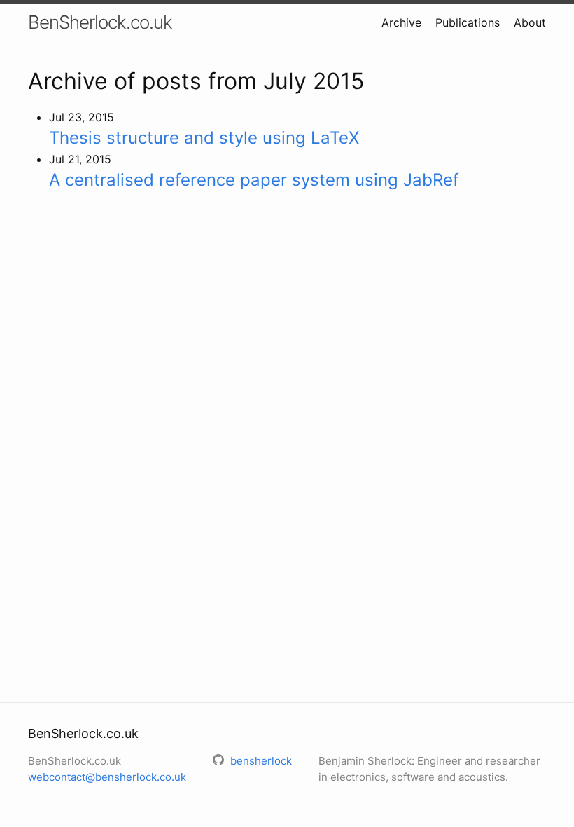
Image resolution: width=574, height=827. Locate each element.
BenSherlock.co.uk (100, 22)
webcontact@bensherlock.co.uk (107, 777)
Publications (467, 22)
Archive (401, 22)
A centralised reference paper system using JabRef (254, 180)
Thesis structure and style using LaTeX (204, 138)
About (530, 22)
